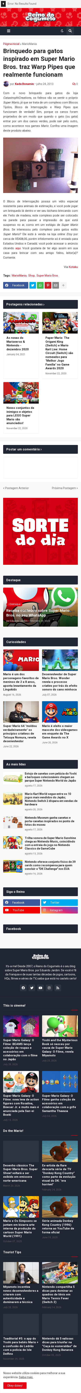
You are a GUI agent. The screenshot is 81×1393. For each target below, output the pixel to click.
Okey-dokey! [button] (15, 1385)
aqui (18, 248)
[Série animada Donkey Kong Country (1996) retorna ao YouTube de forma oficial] (60, 1207)
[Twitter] (32, 285)
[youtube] (40, 988)
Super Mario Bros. (48, 275)
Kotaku (73, 267)
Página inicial (11, 44)
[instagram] (49, 988)
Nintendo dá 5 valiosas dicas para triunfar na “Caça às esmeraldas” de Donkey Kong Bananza (59, 1344)
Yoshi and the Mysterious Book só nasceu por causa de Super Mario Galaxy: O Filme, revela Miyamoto (59, 1047)
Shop (31, 275)
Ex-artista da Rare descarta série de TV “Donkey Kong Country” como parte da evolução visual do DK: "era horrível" (58, 1175)
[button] (8, 31)
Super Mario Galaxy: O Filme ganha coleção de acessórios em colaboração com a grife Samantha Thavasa (59, 1103)
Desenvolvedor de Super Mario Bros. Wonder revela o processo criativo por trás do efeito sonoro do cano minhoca (59, 681)
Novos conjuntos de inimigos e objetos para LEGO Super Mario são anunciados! (20, 415)
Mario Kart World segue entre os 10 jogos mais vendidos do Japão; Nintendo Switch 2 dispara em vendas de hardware (51, 799)
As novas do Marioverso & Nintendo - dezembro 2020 (17, 343)
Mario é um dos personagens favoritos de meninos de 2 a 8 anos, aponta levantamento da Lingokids (21, 681)
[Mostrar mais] (63, 285)
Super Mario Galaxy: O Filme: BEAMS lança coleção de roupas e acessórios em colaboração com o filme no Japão (20, 1049)
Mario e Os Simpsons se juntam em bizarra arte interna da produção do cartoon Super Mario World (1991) (20, 1228)
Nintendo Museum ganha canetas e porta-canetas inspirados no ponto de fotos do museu (49, 821)
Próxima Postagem (64, 488)
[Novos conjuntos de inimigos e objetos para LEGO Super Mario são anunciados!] (21, 393)
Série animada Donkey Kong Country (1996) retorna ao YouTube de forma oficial (58, 1226)
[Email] (55, 285)
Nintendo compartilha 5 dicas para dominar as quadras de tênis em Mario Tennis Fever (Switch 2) (58, 1294)
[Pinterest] (48, 285)
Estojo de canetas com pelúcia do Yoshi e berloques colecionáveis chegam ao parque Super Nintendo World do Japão (51, 777)
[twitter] (32, 988)
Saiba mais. (26, 1377)
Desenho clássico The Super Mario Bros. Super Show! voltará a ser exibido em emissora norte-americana (20, 1173)
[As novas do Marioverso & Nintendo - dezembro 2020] (21, 323)
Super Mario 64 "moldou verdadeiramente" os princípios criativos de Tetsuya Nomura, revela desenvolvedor (20, 733)
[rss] (57, 988)
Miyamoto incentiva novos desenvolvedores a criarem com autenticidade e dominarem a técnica (20, 1294)
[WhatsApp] (40, 285)
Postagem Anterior (17, 488)
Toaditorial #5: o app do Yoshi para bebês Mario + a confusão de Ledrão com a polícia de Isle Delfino (20, 1346)
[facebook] (23, 988)
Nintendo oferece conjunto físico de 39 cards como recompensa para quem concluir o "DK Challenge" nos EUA (50, 865)
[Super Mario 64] (21, 712)
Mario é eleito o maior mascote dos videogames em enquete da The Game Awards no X (59, 731)
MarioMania (29, 44)
